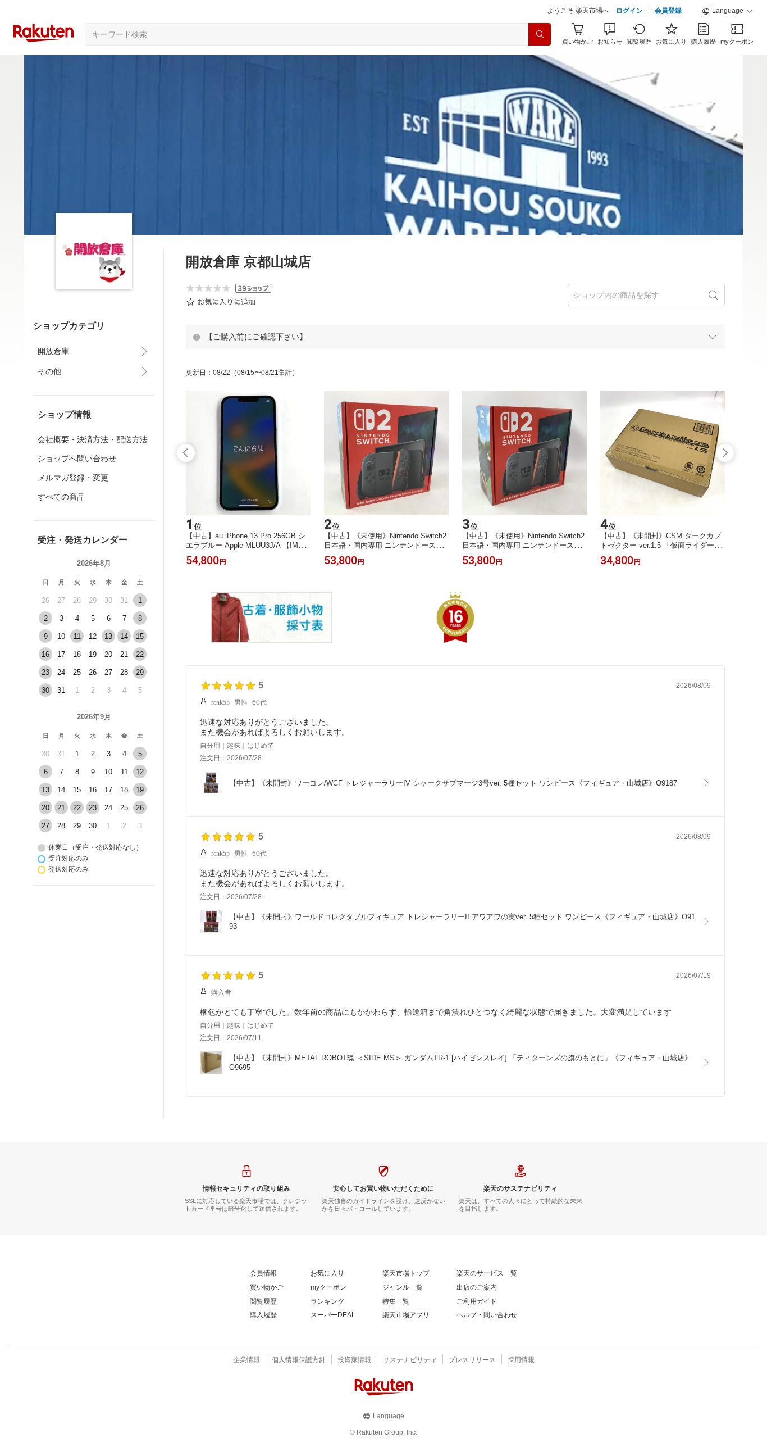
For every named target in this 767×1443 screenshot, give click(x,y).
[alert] (455, 336)
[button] (728, 11)
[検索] (539, 34)
